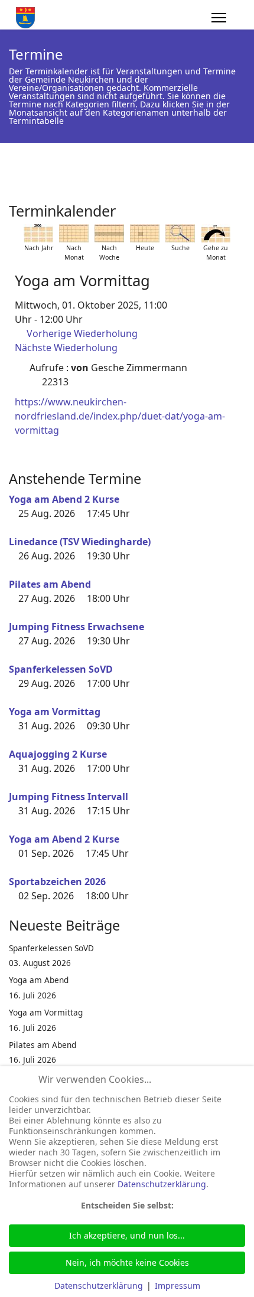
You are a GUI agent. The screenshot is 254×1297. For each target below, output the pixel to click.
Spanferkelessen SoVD (61, 669)
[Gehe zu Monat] (215, 233)
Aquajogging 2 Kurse (58, 754)
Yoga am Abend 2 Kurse (64, 499)
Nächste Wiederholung (66, 347)
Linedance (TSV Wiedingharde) (80, 541)
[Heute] (144, 233)
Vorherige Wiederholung (82, 333)
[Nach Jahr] (38, 233)
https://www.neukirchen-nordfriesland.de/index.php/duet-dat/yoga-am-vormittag (120, 416)
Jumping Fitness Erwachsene (76, 626)
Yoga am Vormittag (54, 711)
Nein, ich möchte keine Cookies (127, 1262)
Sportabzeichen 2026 (57, 881)
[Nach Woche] (109, 233)
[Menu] (218, 17)
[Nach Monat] (74, 233)
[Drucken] (241, 205)
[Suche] (180, 233)
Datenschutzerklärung (162, 1184)
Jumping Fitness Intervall (68, 796)
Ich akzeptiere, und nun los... (127, 1235)
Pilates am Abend (50, 584)
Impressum (177, 1285)
